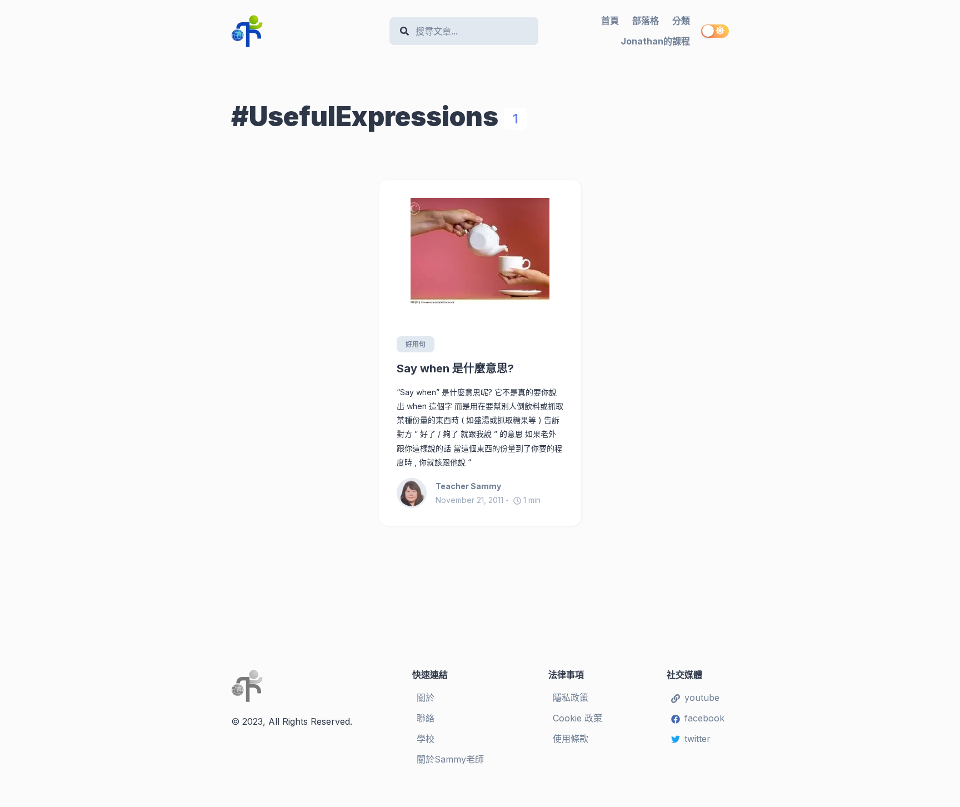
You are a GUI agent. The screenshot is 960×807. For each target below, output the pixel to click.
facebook (704, 718)
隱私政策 (570, 697)
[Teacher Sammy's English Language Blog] (306, 31)
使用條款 (570, 738)
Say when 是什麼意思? (455, 368)
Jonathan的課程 (655, 41)
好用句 (416, 344)
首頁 (610, 20)
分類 (681, 20)
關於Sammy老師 (450, 759)
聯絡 (425, 718)
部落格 (645, 20)
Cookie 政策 (577, 718)
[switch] (715, 31)
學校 (425, 738)
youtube (701, 697)
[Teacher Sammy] (416, 493)
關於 (425, 697)
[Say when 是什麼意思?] (480, 251)
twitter (697, 738)
